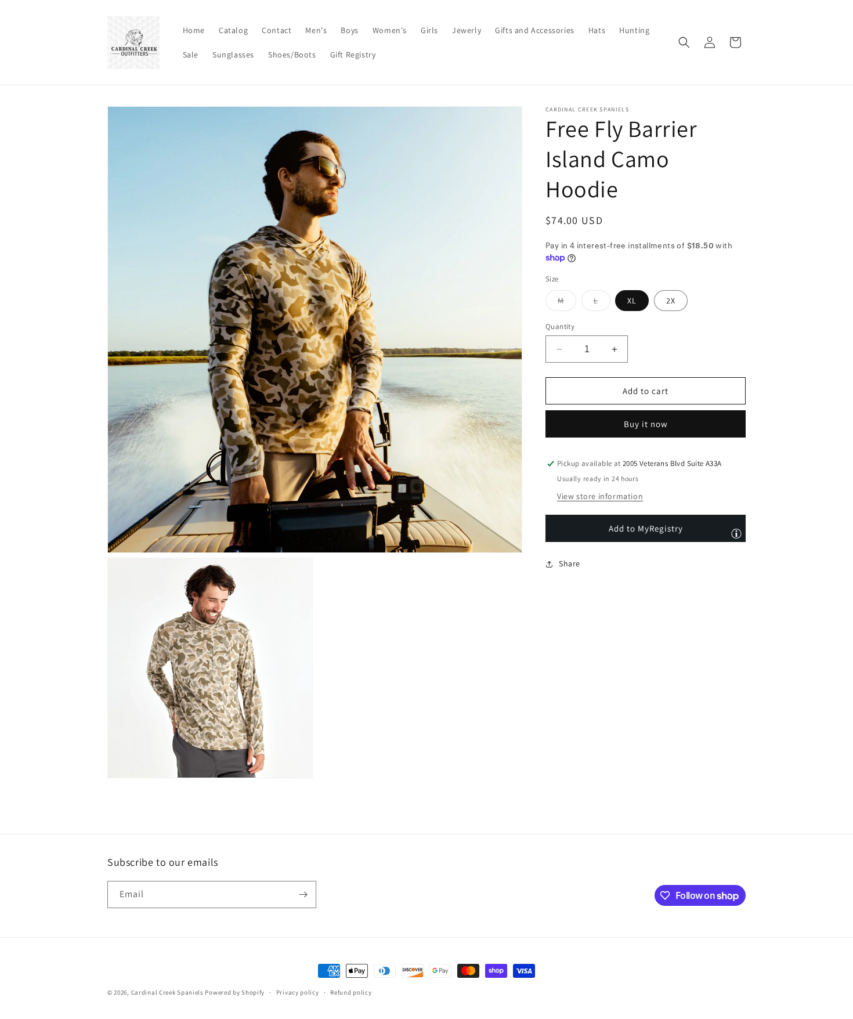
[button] (684, 42)
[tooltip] (736, 533)
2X (670, 300)
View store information (600, 497)
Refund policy (350, 992)
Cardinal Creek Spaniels (167, 992)
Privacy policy (297, 992)
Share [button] (569, 563)
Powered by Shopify (235, 992)
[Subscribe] (303, 894)
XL (632, 300)
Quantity (559, 326)
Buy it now (646, 424)
